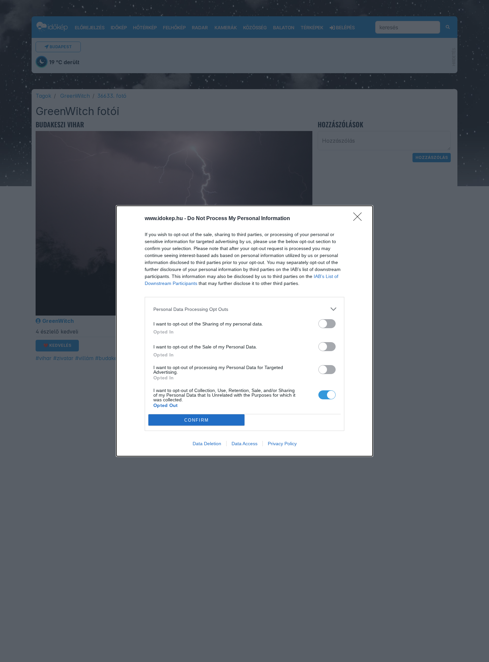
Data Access (244, 443)
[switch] (327, 323)
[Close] (359, 218)
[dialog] (244, 331)
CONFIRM (196, 420)
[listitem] (244, 309)
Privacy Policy (282, 443)
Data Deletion (207, 443)
